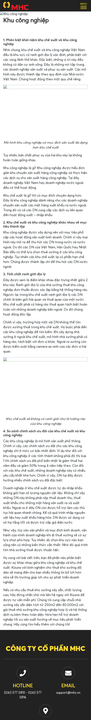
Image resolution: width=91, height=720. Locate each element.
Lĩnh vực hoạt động (16, 30)
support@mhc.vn (68, 692)
